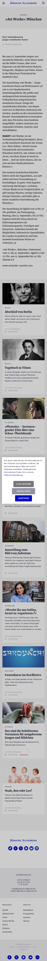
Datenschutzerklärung (13, 475)
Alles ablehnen (23, 484)
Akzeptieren (23, 498)
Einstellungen (23, 491)
